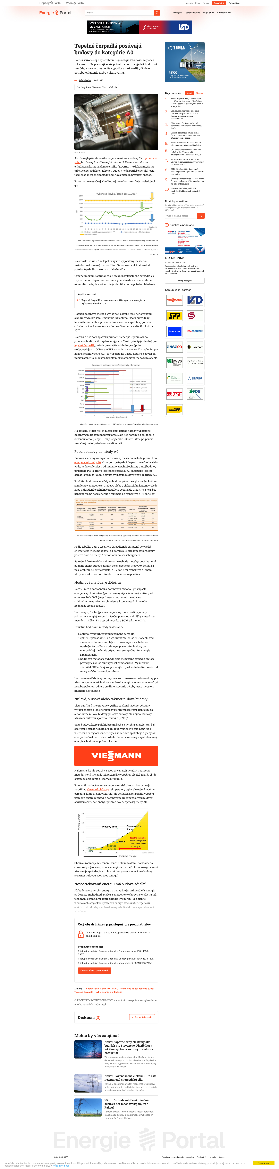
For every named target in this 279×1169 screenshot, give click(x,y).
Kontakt (206, 3)
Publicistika (85, 80)
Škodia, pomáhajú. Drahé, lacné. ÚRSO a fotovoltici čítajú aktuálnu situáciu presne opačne (186, 135)
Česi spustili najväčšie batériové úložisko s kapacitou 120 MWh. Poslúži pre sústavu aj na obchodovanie (185, 115)
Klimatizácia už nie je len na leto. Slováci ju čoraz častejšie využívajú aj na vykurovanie (187, 162)
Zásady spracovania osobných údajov (178, 1157)
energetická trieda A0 (98, 988)
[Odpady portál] (50, 3)
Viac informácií (61, 1165)
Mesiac (199, 93)
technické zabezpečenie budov (137, 988)
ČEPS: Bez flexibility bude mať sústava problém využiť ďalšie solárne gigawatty (187, 171)
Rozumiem (263, 1163)
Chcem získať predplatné (94, 970)
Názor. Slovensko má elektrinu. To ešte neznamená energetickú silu (186, 143)
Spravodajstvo (193, 12)
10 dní (189, 93)
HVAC (115, 988)
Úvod (55, 12)
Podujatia (178, 12)
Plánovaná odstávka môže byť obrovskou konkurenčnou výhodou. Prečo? (187, 126)
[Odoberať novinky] (201, 216)
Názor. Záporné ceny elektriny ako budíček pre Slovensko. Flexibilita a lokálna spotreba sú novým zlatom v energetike (187, 102)
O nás (197, 3)
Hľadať (157, 13)
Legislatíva (208, 12)
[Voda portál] (75, 3)
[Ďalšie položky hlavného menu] (236, 12)
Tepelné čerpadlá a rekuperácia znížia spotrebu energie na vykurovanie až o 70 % (113, 302)
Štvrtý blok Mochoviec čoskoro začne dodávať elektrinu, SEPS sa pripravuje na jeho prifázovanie (187, 181)
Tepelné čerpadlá (83, 992)
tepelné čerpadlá (84, 345)
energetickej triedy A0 (87, 462)
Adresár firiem (224, 12)
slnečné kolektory (98, 789)
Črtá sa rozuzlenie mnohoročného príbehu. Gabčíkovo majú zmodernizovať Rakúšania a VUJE (186, 152)
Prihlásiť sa (234, 3)
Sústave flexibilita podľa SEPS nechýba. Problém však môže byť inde (185, 191)
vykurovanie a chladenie (109, 992)
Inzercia (189, 3)
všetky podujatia (185, 280)
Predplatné (219, 3)
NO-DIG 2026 (174, 258)
